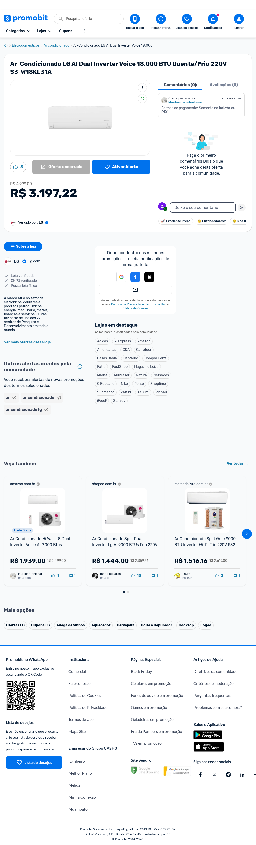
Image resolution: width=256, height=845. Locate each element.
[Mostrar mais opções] (84, 31)
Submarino (105, 392)
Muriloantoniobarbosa (185, 102)
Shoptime (158, 384)
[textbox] (203, 208)
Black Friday (141, 671)
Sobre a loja (26, 246)
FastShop (120, 367)
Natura (141, 375)
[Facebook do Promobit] (201, 775)
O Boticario (105, 384)
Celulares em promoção (151, 683)
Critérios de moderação (214, 683)
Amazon (144, 341)
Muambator (78, 809)
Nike (124, 384)
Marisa (102, 375)
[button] (119, 277)
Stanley (119, 401)
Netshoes (161, 375)
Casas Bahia (107, 358)
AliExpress (122, 341)
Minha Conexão (82, 797)
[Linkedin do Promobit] (243, 775)
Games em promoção (149, 707)
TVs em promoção (146, 743)
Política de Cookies (135, 308)
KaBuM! (143, 392)
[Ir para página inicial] (8, 46)
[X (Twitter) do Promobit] (215, 775)
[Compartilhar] (142, 98)
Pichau (161, 392)
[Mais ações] (142, 87)
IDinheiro (76, 761)
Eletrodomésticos (26, 46)
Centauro (131, 358)
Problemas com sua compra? (218, 707)
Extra (101, 367)
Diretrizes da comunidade (216, 671)
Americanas (106, 350)
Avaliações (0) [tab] (224, 84)
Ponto (139, 384)
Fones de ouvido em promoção (157, 695)
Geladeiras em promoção (152, 719)
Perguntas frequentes (212, 695)
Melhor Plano (80, 773)
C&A (126, 350)
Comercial (77, 671)
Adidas (102, 341)
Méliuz (74, 785)
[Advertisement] (44, 436)
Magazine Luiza (146, 367)
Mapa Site (77, 731)
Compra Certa (156, 358)
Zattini (126, 392)
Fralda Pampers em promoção (156, 731)
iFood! (102, 401)
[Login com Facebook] (135, 277)
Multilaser (122, 375)
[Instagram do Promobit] (229, 775)
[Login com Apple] (149, 277)
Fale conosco (79, 683)
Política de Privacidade (127, 304)
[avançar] (247, 534)
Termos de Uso (156, 304)
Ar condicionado (57, 46)
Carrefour (144, 350)
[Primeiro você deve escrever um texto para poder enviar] (242, 207)
